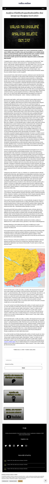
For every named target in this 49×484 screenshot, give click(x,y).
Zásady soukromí (22, 478)
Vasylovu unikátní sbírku (9, 341)
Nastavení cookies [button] (13, 481)
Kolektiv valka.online (30, 349)
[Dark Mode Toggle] (45, 480)
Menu (43, 8)
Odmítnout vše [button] (5, 481)
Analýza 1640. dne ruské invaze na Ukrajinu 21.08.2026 (17, 464)
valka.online (25, 3)
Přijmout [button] (20, 481)
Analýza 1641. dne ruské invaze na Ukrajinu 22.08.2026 (17, 460)
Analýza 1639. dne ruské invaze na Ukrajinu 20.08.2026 (17, 468)
